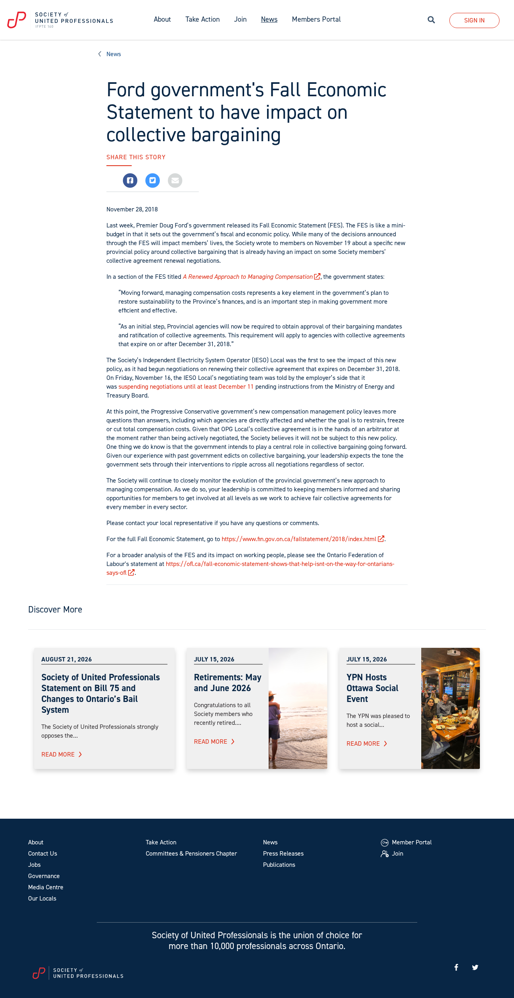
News (113, 54)
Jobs (34, 864)
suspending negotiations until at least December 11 (186, 386)
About (35, 842)
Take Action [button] (203, 19)
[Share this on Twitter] (152, 180)
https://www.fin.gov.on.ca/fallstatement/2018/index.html (299, 539)
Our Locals (42, 898)
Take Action (161, 842)
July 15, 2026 (214, 659)
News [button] (269, 19)
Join (240, 19)
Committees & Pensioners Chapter (191, 853)
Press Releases (283, 853)
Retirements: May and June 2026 (227, 682)
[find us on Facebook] (456, 967)
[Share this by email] (175, 180)
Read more (58, 754)
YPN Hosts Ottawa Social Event (372, 688)
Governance (44, 876)
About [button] (162, 19)
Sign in (474, 20)
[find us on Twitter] (475, 967)
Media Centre (45, 887)
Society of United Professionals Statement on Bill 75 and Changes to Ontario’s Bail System (100, 693)
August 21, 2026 (66, 659)
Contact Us (42, 853)
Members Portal (316, 19)
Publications (279, 864)
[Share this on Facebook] (130, 180)
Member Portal (411, 842)
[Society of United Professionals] (73, 20)
